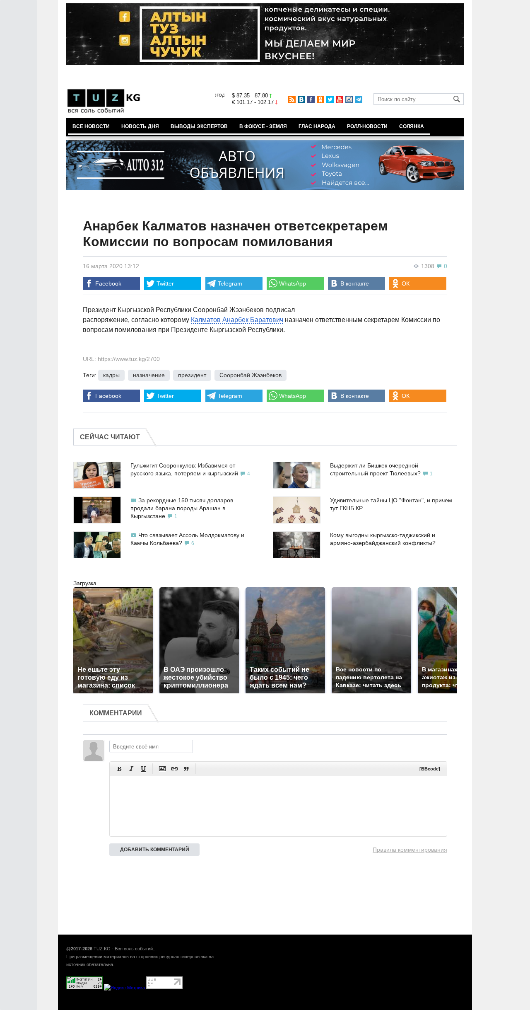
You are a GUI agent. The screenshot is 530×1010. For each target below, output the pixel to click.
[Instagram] (349, 99)
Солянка (411, 126)
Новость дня (140, 126)
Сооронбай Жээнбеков (250, 375)
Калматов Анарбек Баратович (237, 319)
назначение (149, 375)
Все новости (91, 126)
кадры (111, 375)
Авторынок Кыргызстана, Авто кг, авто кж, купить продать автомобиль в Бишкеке (166, 1005)
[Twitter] (330, 99)
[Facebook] (311, 99)
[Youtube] (339, 99)
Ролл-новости (367, 126)
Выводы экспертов (199, 126)
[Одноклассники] (320, 99)
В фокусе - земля (263, 126)
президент (192, 375)
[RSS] (292, 99)
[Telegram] (358, 99)
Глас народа (317, 126)
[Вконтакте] (301, 99)
